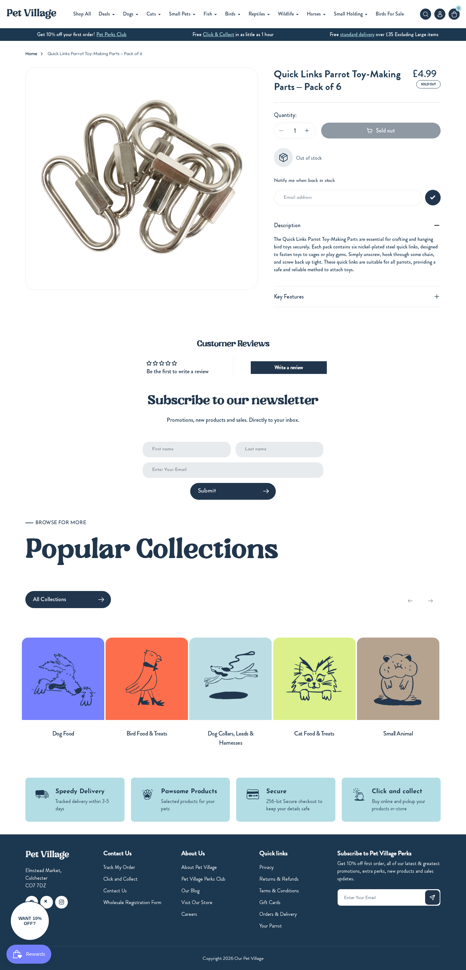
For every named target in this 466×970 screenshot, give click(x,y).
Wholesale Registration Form (132, 902)
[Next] (430, 601)
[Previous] (410, 601)
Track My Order (119, 867)
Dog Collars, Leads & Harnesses (231, 738)
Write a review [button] (289, 367)
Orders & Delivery (278, 914)
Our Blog (190, 890)
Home (31, 53)
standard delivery (357, 34)
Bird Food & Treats (146, 733)
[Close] (45, 901)
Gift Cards (270, 902)
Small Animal (398, 733)
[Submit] (432, 897)
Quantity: (285, 115)
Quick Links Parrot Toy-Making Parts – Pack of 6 (95, 53)
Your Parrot (270, 925)
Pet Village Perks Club (203, 879)
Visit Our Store (196, 902)
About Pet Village (199, 867)
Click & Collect (218, 34)
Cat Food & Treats (314, 733)
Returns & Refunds (279, 879)
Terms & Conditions (279, 890)
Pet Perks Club (111, 34)
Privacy (266, 867)
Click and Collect (120, 879)
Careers (189, 914)
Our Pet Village (248, 958)
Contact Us (115, 890)
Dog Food (63, 733)
